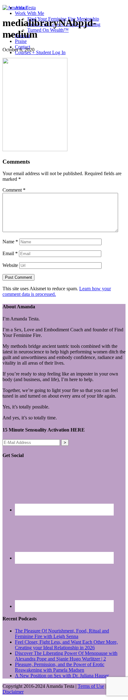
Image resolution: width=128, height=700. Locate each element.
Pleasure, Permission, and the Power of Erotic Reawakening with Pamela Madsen (59, 667)
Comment (13, 190)
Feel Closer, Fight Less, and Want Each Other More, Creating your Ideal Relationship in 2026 (66, 644)
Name (10, 241)
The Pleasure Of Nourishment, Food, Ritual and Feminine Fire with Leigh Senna (62, 633)
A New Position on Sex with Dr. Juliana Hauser (62, 675)
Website (10, 265)
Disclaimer (13, 691)
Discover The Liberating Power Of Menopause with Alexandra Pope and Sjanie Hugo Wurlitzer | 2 (66, 656)
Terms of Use (91, 686)
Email (10, 253)
